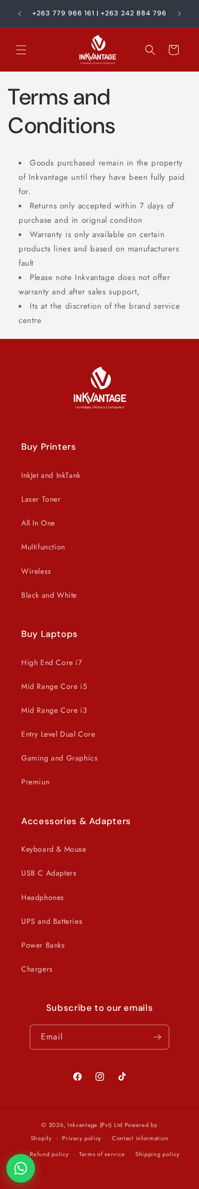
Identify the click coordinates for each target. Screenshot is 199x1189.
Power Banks (43, 945)
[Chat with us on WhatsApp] (20, 1168)
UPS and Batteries (51, 921)
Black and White (49, 595)
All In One (38, 523)
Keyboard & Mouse (53, 849)
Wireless (36, 571)
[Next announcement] (179, 13)
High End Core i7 (51, 662)
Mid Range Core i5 (54, 686)
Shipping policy (157, 1154)
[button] (21, 50)
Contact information (140, 1138)
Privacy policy (81, 1138)
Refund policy (49, 1154)
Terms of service (102, 1154)
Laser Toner (41, 499)
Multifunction (43, 546)
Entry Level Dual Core (58, 734)
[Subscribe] (157, 1037)
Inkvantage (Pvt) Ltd (95, 1125)
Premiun (35, 781)
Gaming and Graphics (59, 758)
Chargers (37, 969)
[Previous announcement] (19, 13)
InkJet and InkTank (51, 475)
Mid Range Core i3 (54, 710)
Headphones (42, 897)
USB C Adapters (48, 873)
